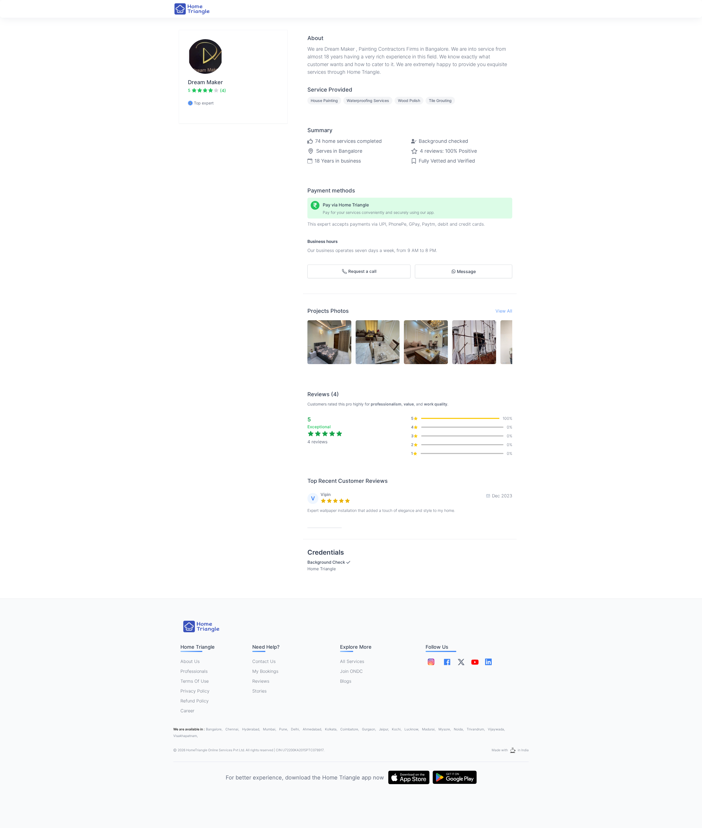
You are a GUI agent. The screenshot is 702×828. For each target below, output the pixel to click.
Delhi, (296, 729)
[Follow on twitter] (461, 661)
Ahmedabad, (313, 729)
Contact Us (264, 661)
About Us (190, 661)
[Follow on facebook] (447, 662)
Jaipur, (384, 729)
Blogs (345, 681)
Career (187, 710)
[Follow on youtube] (475, 662)
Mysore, (445, 729)
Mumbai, (270, 729)
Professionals (194, 671)
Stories (259, 691)
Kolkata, (331, 729)
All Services (352, 661)
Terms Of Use (194, 681)
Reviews (260, 681)
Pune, (284, 729)
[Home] (197, 9)
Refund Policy (194, 701)
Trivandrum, (476, 729)
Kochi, (397, 729)
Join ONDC (351, 671)
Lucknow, (412, 729)
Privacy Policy (195, 691)
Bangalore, (214, 729)
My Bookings (265, 671)
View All (504, 311)
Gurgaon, (369, 729)
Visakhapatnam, (185, 736)
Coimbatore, (350, 729)
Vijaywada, (496, 729)
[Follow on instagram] (431, 661)
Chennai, (232, 729)
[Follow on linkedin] (488, 662)
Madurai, (429, 729)
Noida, (459, 729)
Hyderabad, (251, 729)
